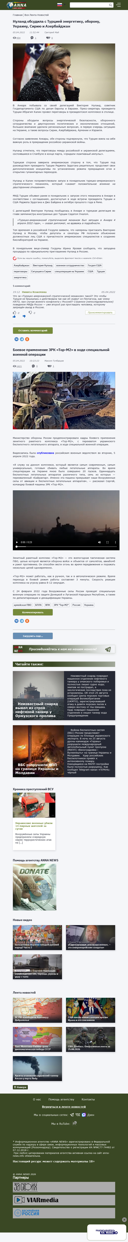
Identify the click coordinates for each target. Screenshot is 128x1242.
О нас (37, 1099)
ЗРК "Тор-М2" (61, 604)
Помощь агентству (61, 1099)
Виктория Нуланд (42, 265)
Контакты (88, 1099)
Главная (17, 14)
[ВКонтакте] (16, 339)
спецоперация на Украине (69, 271)
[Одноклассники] (27, 339)
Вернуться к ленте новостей (64, 1106)
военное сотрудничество (70, 265)
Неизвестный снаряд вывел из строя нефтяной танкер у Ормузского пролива (36, 710)
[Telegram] (22, 339)
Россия (76, 604)
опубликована (45, 452)
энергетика (20, 277)
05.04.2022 (26, 32)
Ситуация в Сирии (41, 271)
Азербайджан (21, 265)
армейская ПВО (22, 604)
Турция (101, 271)
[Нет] (24, 316)
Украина (89, 604)
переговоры (20, 271)
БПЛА (38, 604)
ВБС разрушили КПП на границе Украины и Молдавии (36, 769)
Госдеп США (95, 265)
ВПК (47, 604)
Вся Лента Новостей (36, 14)
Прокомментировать (100, 312)
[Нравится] (14, 316)
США (90, 271)
